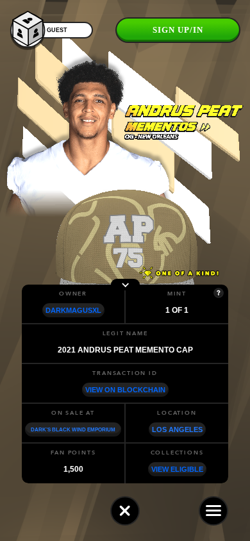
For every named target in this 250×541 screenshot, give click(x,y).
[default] (125, 510)
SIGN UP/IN (178, 30)
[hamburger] (213, 510)
